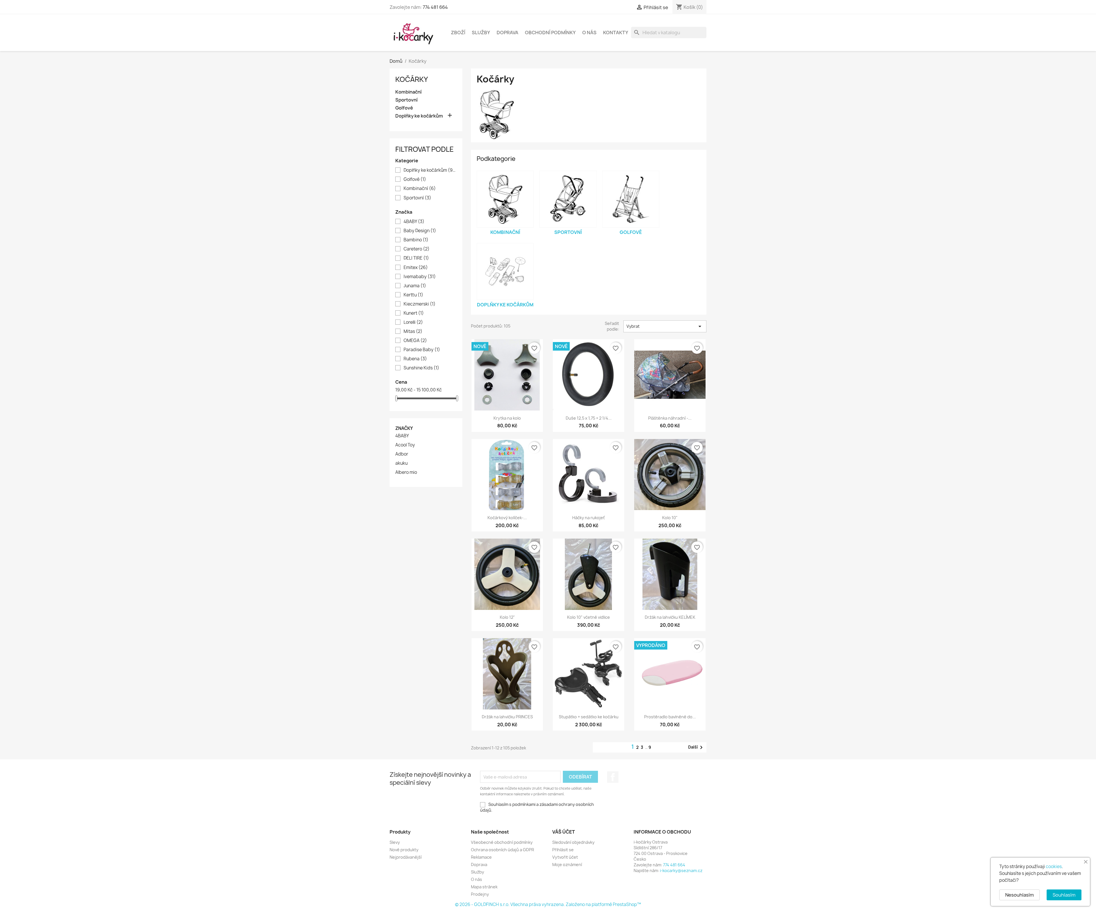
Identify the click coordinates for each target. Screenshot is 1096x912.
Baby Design (420, 231)
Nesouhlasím (1019, 895)
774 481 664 (435, 7)
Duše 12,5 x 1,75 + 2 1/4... (589, 418)
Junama (415, 286)
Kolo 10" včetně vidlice (588, 617)
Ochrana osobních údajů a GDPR (502, 849)
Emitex (416, 267)
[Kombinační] (505, 199)
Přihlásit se (563, 849)
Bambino (416, 240)
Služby (481, 32)
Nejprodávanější (406, 857)
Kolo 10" (670, 517)
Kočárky (411, 79)
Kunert (414, 313)
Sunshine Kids (421, 368)
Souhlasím (1064, 895)
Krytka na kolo (507, 418)
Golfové (404, 108)
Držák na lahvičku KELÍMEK (670, 617)
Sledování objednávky (573, 842)
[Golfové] (630, 199)
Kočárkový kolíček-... (507, 517)
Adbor (401, 454)
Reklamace (481, 857)
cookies (1054, 866)
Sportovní (406, 100)
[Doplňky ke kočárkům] (505, 271)
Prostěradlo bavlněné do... (670, 716)
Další (696, 747)
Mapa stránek (484, 886)
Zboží (458, 32)
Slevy (395, 842)
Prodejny (480, 894)
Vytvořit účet (565, 857)
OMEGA (415, 340)
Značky (404, 428)
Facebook (612, 777)
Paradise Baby (422, 350)
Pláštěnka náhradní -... (670, 418)
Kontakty (615, 32)
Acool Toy (405, 445)
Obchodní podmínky (550, 32)
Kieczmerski (420, 304)
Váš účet (563, 832)
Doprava (507, 32)
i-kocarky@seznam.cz (681, 870)
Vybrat (664, 326)
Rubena (415, 359)
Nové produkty (404, 849)
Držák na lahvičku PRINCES (507, 716)
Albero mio (406, 472)
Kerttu (413, 295)
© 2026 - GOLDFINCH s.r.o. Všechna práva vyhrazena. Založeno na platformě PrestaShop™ (548, 904)
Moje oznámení (567, 864)
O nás (589, 32)
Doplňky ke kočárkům (419, 116)
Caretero (417, 249)
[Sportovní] (568, 199)
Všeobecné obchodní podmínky (502, 842)
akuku (401, 463)
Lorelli (413, 322)
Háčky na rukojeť (588, 517)
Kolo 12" (507, 617)
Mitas (413, 331)
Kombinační (408, 92)
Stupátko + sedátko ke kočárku (588, 716)
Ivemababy (420, 277)
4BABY (414, 222)
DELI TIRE (416, 258)
